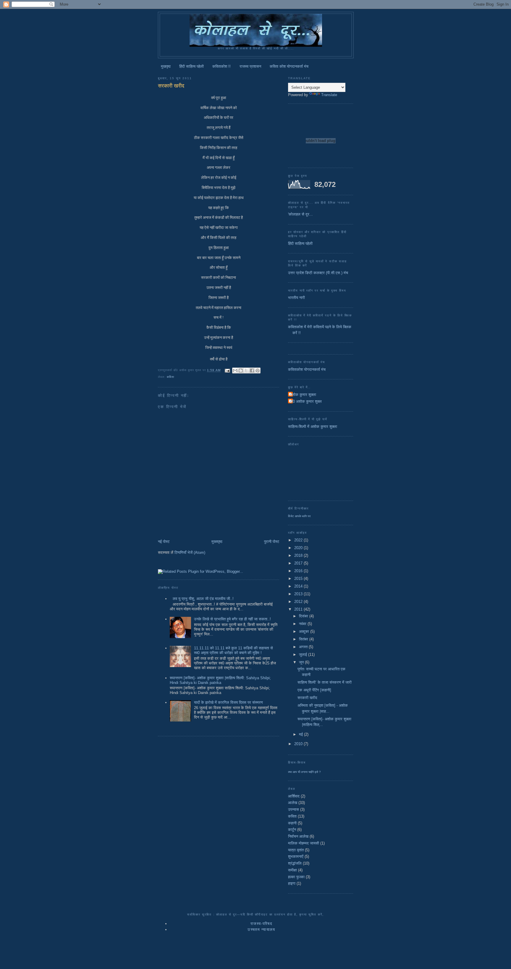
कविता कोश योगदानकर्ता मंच (289, 66)
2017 (299, 563)
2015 (299, 578)
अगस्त (304, 647)
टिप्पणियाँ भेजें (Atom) (189, 552)
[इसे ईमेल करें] (235, 370)
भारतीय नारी (296, 297)
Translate (329, 95)
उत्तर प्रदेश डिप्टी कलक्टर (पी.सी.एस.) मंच (318, 273)
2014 (299, 586)
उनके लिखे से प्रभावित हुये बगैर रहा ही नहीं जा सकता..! (232, 619)
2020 (299, 548)
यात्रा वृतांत (296, 850)
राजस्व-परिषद (261, 923)
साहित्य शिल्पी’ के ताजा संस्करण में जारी (324, 682)
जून (302, 662)
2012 (299, 601)
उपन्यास (293, 809)
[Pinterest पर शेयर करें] (258, 370)
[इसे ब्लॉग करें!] (241, 370)
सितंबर (304, 639)
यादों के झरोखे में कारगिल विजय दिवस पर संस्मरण (228, 702)
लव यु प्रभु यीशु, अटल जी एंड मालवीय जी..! (203, 598)
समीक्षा (292, 870)
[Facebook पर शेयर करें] (252, 370)
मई (301, 734)
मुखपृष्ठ (166, 66)
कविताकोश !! (221, 66)
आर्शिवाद (294, 796)
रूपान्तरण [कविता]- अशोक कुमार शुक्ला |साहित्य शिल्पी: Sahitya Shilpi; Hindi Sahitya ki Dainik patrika (220, 680)
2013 (299, 594)
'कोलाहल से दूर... (300, 214)
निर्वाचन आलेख (298, 836)
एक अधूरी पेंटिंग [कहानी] (314, 690)
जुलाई (303, 654)
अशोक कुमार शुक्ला (303, 394)
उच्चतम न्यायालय (261, 929)
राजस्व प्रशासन (250, 66)
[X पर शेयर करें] (246, 370)
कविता (170, 376)
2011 (299, 609)
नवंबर (303, 624)
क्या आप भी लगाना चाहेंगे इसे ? (304, 772)
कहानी (292, 823)
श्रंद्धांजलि (295, 863)
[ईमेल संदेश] (227, 370)
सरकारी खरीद (307, 697)
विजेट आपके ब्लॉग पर (299, 516)
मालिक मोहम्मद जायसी (303, 843)
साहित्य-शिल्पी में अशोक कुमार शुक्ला (312, 426)
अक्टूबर (304, 631)
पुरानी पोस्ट (271, 541)
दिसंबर (304, 616)
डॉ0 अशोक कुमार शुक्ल (306, 401)
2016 (299, 571)
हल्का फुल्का (296, 877)
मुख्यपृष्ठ (216, 541)
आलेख (292, 802)
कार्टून (292, 829)
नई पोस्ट (163, 541)
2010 (299, 744)
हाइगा (291, 883)
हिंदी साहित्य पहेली (191, 66)
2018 (299, 555)
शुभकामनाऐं (295, 856)
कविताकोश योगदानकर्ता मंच (307, 369)
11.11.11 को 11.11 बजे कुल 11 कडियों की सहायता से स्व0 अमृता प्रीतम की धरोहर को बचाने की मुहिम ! (233, 650)
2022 (299, 540)
